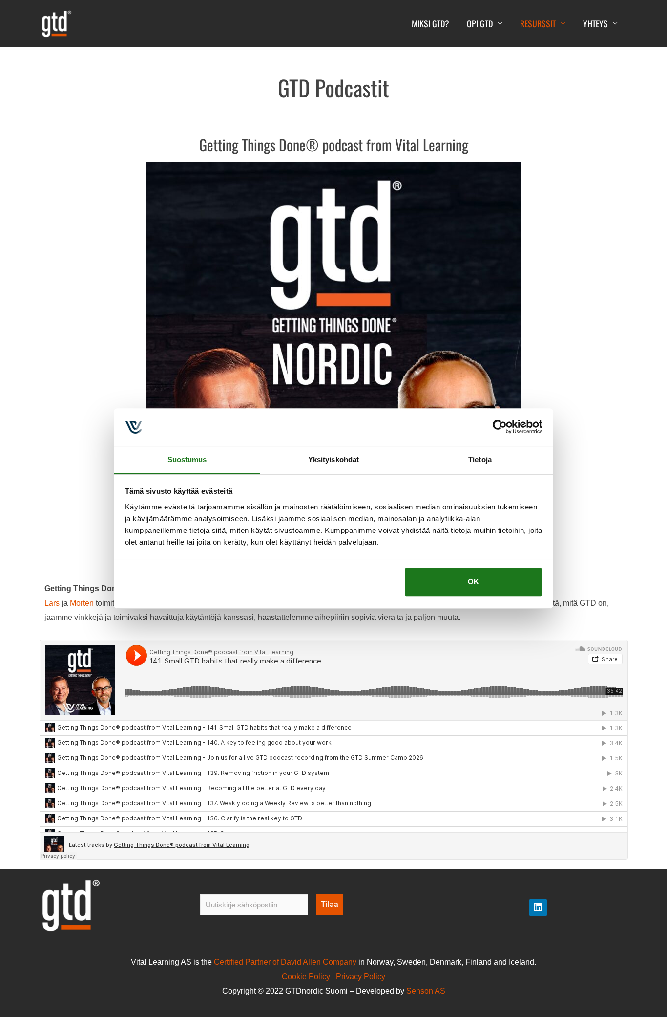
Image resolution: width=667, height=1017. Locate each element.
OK (473, 582)
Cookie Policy (306, 977)
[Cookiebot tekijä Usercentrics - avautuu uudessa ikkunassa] (499, 427)
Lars (52, 603)
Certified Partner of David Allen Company (285, 962)
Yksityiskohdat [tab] (333, 459)
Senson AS (425, 991)
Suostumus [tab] (187, 459)
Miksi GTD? (430, 23)
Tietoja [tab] (480, 459)
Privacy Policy (360, 977)
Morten (83, 603)
